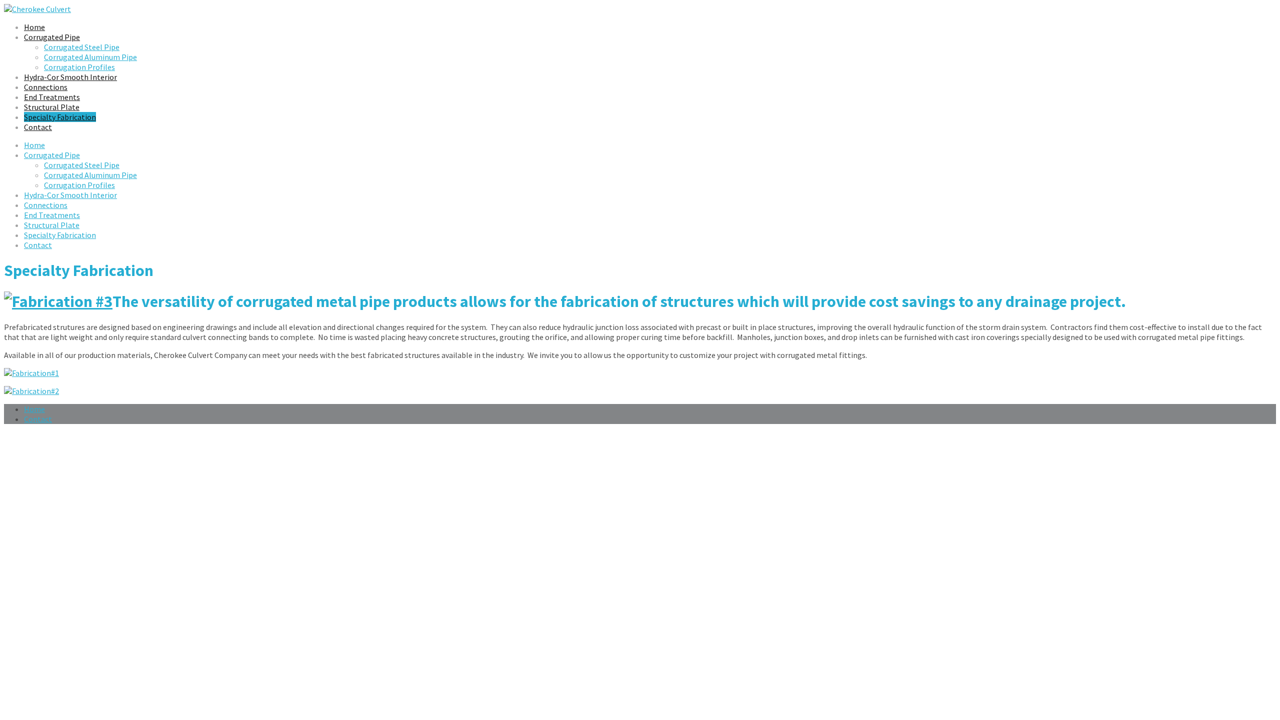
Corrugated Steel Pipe (82, 47)
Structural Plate (52, 107)
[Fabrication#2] (31, 391)
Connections (46, 87)
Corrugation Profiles (79, 67)
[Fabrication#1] (31, 373)
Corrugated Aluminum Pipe (90, 57)
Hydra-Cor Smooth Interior (70, 77)
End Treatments (52, 97)
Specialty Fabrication (60, 117)
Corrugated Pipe (52, 37)
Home (34, 27)
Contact (38, 127)
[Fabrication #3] (58, 302)
